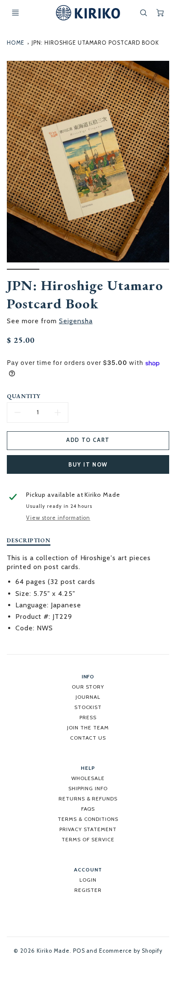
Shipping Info (87, 788)
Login (88, 880)
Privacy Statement (88, 829)
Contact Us (88, 738)
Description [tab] (28, 540)
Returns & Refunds (88, 798)
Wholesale (88, 778)
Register (88, 890)
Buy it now (88, 464)
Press (88, 717)
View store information (58, 518)
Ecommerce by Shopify (130, 951)
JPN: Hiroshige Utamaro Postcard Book (95, 43)
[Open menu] (15, 12)
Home (15, 43)
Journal (88, 697)
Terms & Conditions (88, 819)
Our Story (88, 686)
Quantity (24, 396)
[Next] (165, 168)
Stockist (88, 707)
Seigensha (76, 321)
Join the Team (88, 727)
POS (79, 951)
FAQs (88, 809)
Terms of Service (88, 839)
